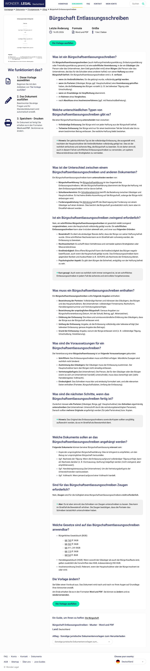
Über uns (27, 662)
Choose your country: (124, 656)
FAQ (88, 4)
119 (69, 551)
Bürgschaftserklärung (93, 182)
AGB (6, 662)
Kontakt (98, 4)
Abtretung (87, 202)
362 (69, 544)
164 (69, 555)
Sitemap (15, 662)
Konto (14, 656)
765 (69, 540)
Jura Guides (39, 662)
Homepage (63, 4)
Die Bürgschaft (92, 618)
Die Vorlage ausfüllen (62, 43)
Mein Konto (111, 4)
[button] (109, 641)
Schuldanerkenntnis (90, 192)
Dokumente (77, 4)
